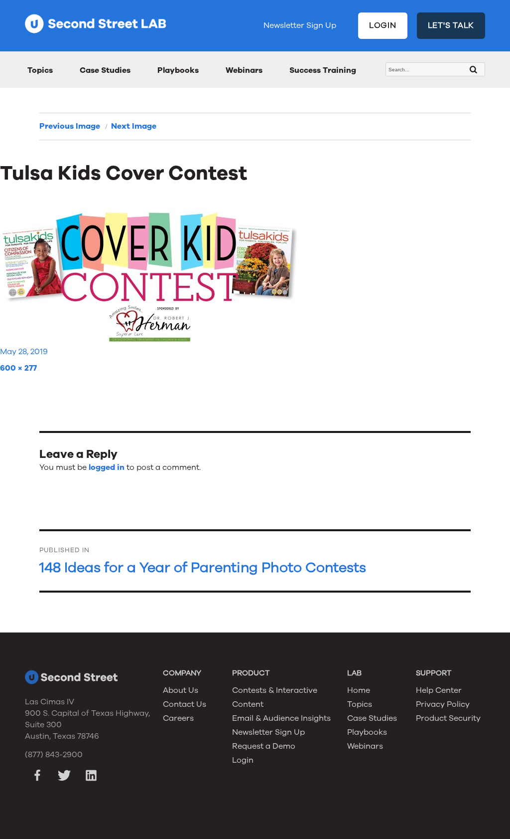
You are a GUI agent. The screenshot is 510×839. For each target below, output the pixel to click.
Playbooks (178, 70)
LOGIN (382, 25)
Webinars (244, 70)
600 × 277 (18, 368)
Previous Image (69, 126)
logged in (107, 467)
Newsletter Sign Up (299, 25)
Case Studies (105, 70)
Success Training (322, 70)
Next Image (133, 126)
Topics (40, 70)
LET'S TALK (451, 25)
